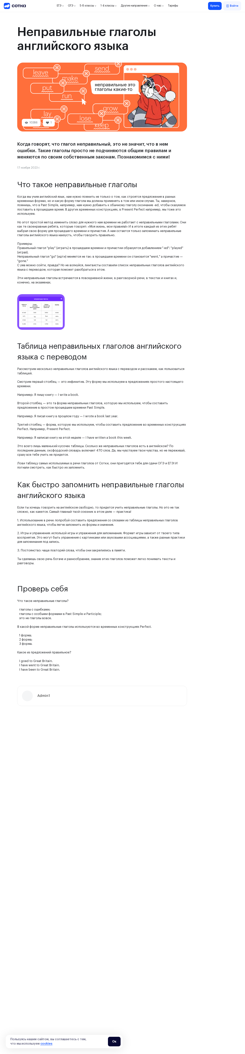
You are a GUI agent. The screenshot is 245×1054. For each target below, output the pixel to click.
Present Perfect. (58, 429)
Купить (215, 6)
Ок (114, 1041)
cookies (46, 1043)
